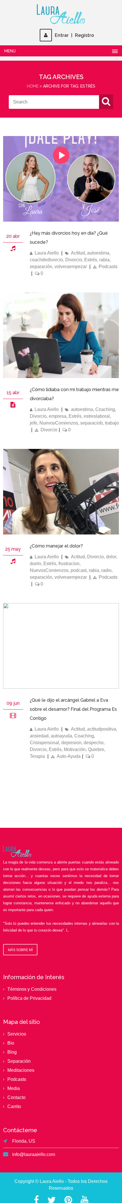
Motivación (75, 749)
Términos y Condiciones (31, 989)
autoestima (98, 253)
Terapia (37, 756)
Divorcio (73, 259)
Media (13, 1088)
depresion (71, 742)
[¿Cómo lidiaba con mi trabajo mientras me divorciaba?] (13, 404)
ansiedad (39, 735)
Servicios (16, 1034)
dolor (111, 556)
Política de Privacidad (29, 998)
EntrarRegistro (74, 35)
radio (106, 570)
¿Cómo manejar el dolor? (56, 546)
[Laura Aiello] (61, 14)
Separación (19, 1061)
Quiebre (96, 749)
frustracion (68, 563)
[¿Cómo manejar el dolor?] (61, 533)
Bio (10, 1043)
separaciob (91, 423)
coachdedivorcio (46, 259)
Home (33, 86)
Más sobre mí (20, 950)
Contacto (16, 1097)
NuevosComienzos (58, 423)
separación (41, 266)
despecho (94, 742)
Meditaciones (20, 1070)
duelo (35, 563)
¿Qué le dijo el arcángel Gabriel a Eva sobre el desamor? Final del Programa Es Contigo (73, 709)
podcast (79, 570)
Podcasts (108, 266)
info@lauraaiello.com (33, 1154)
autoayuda (61, 735)
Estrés (90, 259)
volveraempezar (70, 266)
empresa (57, 416)
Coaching (105, 409)
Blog (12, 1052)
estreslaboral (97, 416)
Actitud (78, 253)
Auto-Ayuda (69, 756)
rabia (104, 259)
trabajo (112, 423)
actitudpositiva (101, 729)
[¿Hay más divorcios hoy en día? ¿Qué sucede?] (61, 220)
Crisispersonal (44, 742)
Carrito (14, 1106)
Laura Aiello (47, 253)
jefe (33, 423)
